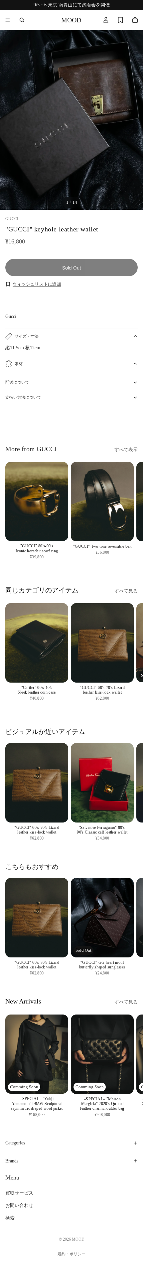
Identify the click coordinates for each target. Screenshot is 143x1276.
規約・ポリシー (71, 1254)
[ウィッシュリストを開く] (120, 20)
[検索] (22, 20)
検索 (10, 1218)
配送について (17, 382)
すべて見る (126, 590)
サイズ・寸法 (27, 336)
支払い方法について (23, 397)
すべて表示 (126, 449)
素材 (19, 363)
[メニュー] (7, 20)
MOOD (78, 1239)
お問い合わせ (19, 1205)
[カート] (135, 20)
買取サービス (19, 1193)
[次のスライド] (130, 423)
